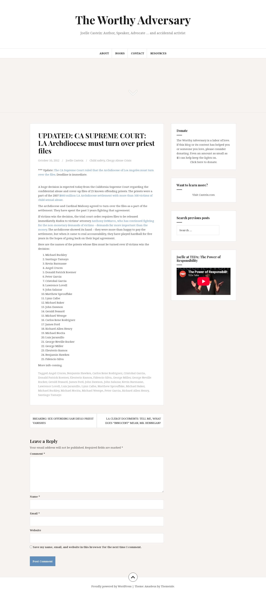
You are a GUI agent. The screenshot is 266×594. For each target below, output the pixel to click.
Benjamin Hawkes (79, 373)
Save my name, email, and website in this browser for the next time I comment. (87, 547)
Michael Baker (135, 386)
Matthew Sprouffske (111, 386)
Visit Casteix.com (203, 194)
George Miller (122, 377)
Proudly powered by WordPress (111, 586)
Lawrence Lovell (49, 386)
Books (120, 53)
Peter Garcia (113, 390)
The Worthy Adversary (133, 19)
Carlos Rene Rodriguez (107, 373)
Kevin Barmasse (132, 382)
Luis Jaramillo (70, 386)
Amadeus (150, 586)
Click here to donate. (203, 162)
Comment (37, 453)
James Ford (76, 382)
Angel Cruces (57, 373)
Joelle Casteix (74, 160)
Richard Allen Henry (135, 390)
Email (35, 513)
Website (35, 530)
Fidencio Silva (102, 377)
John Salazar (112, 382)
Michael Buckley (48, 390)
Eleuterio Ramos (81, 377)
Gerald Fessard (58, 382)
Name (35, 496)
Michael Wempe (92, 390)
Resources (158, 53)
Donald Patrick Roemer (53, 377)
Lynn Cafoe (89, 386)
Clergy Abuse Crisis (118, 160)
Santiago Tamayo (49, 395)
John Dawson (94, 382)
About (104, 53)
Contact (137, 53)
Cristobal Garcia (134, 373)
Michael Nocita (71, 390)
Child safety (97, 160)
